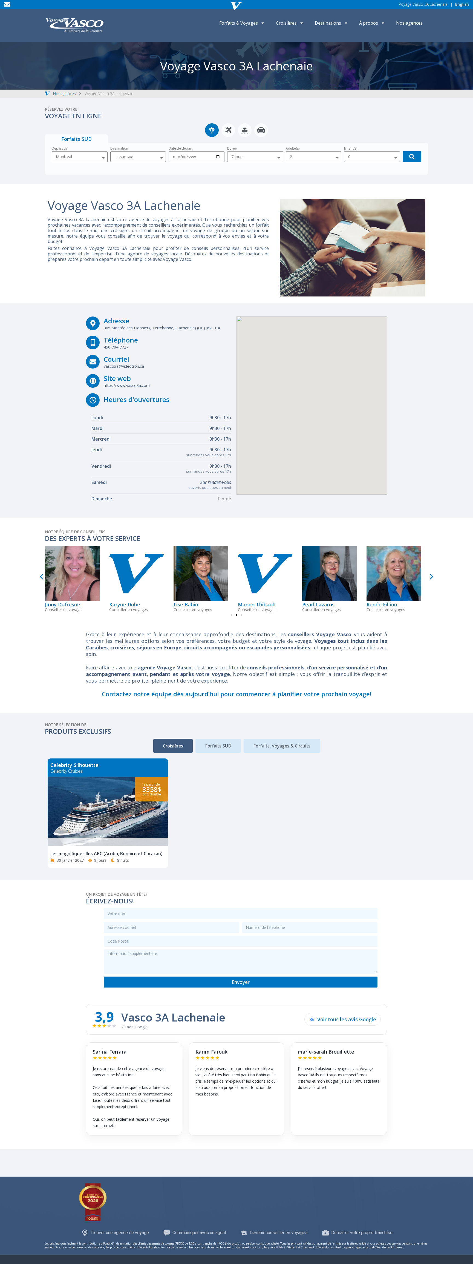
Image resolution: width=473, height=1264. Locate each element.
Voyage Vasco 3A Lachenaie (423, 4)
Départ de (60, 149)
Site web (117, 378)
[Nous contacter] (7, 4)
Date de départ (180, 149)
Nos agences (409, 23)
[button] (41, 576)
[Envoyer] (412, 156)
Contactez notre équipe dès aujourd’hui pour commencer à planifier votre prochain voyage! (236, 694)
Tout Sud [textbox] (125, 156)
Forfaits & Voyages (238, 23)
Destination (119, 149)
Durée (232, 149)
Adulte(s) (292, 149)
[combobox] (138, 156)
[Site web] (93, 381)
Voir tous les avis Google (343, 1019)
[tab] (212, 130)
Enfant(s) (350, 149)
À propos (368, 23)
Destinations (328, 23)
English (462, 4)
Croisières (286, 23)
